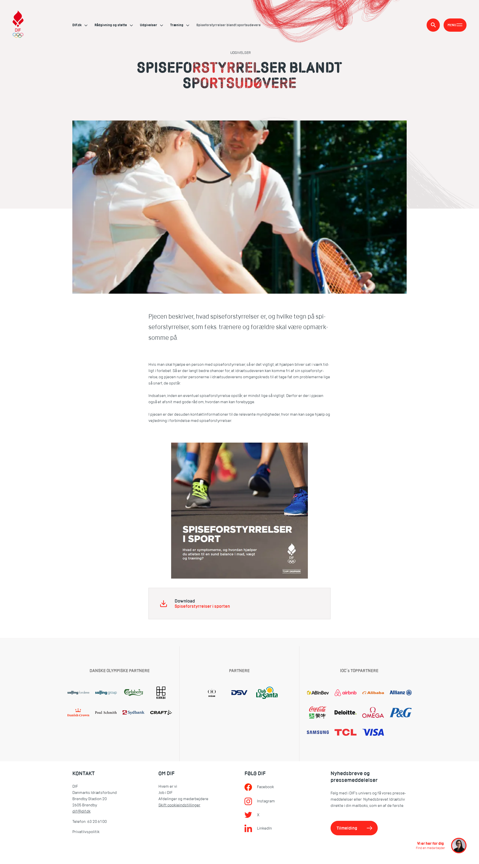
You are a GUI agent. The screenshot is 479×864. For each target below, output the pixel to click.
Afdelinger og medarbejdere (183, 799)
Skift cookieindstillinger (179, 805)
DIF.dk (77, 25)
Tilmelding (347, 828)
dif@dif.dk (81, 811)
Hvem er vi (167, 786)
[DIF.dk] (18, 24)
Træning (177, 25)
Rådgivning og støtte (111, 25)
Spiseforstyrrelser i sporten (202, 606)
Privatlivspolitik (86, 832)
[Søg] (433, 25)
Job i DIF (165, 792)
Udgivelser (149, 25)
